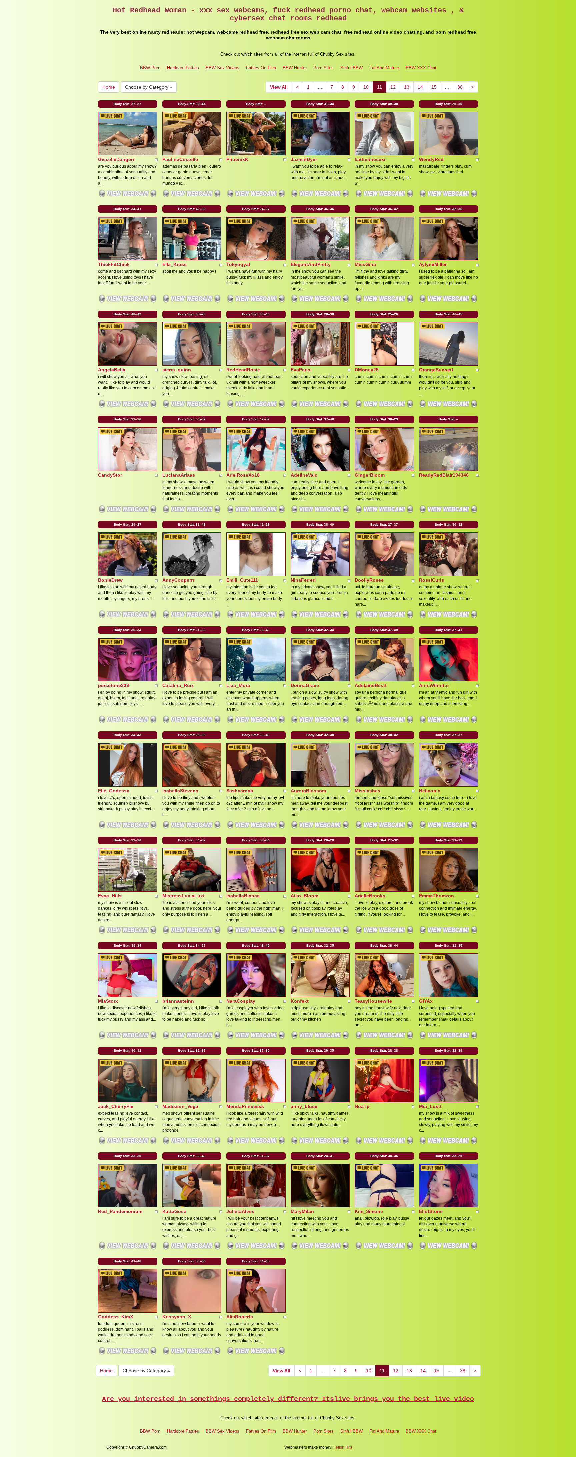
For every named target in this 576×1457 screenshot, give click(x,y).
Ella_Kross (174, 264)
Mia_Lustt (430, 1106)
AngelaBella (111, 369)
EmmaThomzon (436, 895)
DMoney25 (367, 369)
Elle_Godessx (113, 790)
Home (108, 87)
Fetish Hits (342, 1447)
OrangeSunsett (436, 369)
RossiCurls (431, 580)
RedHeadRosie (243, 369)
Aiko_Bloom (304, 895)
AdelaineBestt (371, 685)
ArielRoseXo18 (243, 475)
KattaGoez (174, 1211)
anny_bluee (304, 1106)
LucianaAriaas (178, 475)
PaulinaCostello (180, 159)
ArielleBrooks (370, 895)
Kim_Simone (369, 1211)
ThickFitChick (114, 264)
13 (406, 87)
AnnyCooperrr (178, 580)
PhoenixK (237, 159)
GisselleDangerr (116, 159)
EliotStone (431, 1211)
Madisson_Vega (180, 1106)
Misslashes (367, 790)
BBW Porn (150, 67)
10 (366, 87)
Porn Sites (323, 67)
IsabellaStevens (180, 790)
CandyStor (110, 475)
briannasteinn (178, 1001)
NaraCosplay (240, 1001)
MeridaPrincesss (245, 1106)
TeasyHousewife (373, 1001)
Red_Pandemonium (120, 1211)
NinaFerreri (303, 580)
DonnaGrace (305, 685)
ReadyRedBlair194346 (444, 475)
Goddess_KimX (115, 1316)
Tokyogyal (238, 264)
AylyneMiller (433, 264)
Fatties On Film (261, 67)
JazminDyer (304, 159)
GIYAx (426, 1001)
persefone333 (113, 685)
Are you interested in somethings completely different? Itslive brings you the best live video (288, 1399)
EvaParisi (301, 369)
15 (434, 87)
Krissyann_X (176, 1316)
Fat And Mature (384, 67)
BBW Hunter (295, 67)
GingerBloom (370, 475)
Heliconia (429, 790)
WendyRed (431, 159)
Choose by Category (147, 87)
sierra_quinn (176, 369)
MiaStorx (108, 1001)
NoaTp (362, 1106)
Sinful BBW (351, 67)
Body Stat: (127, 104)
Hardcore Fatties (183, 67)
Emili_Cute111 (242, 580)
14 (420, 87)
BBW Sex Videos (222, 67)
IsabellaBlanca (243, 895)
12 (393, 87)
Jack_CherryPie (115, 1106)
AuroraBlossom (308, 790)
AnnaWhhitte (434, 685)
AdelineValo (304, 475)
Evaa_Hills (110, 895)
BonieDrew (110, 580)
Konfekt (300, 1001)
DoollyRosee (369, 580)
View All (279, 87)
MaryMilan (302, 1211)
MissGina (365, 264)
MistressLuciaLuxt (183, 895)
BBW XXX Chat (421, 67)
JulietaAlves (240, 1211)
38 (460, 87)
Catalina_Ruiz (178, 685)
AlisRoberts (239, 1316)
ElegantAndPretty (311, 264)
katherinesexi (370, 159)
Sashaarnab (239, 790)
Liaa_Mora (238, 685)
